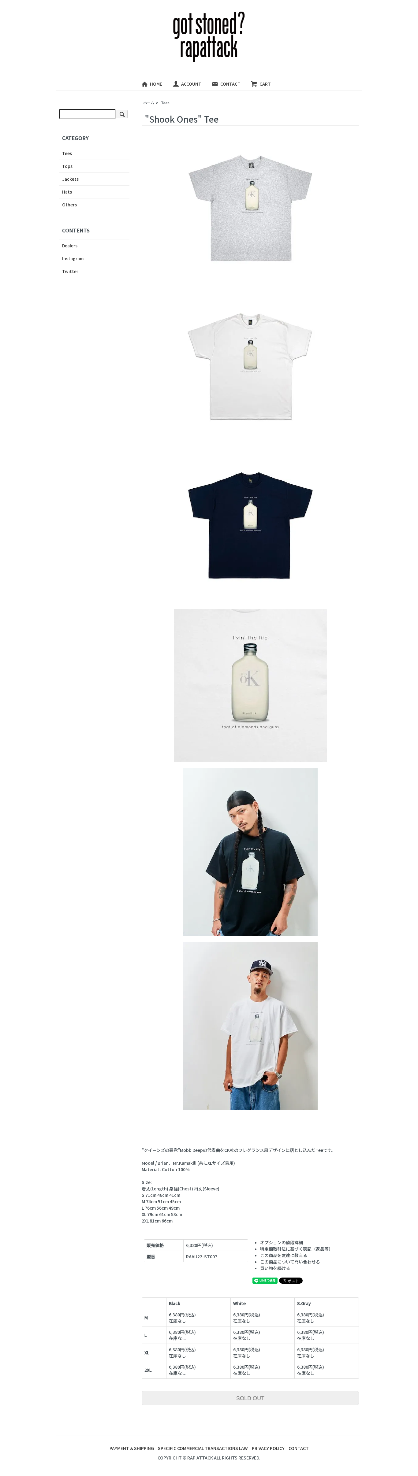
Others (69, 205)
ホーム (148, 102)
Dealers (69, 245)
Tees (165, 102)
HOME (156, 84)
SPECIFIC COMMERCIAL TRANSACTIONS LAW (203, 1448)
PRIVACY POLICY (268, 1448)
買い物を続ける (275, 1268)
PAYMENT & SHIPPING (132, 1448)
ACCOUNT (191, 84)
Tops (67, 166)
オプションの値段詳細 (281, 1242)
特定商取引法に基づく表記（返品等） (296, 1249)
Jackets (70, 179)
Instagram (73, 258)
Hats (67, 192)
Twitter (70, 271)
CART (265, 84)
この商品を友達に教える (283, 1255)
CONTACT (230, 84)
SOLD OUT (250, 1398)
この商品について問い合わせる (290, 1262)
